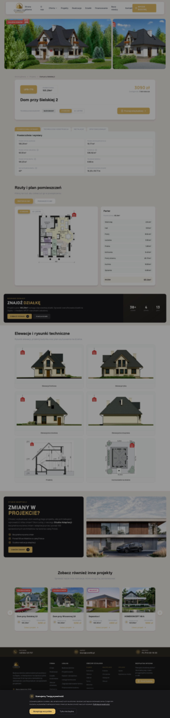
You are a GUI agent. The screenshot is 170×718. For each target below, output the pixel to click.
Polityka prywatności (101, 704)
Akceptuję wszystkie (42, 711)
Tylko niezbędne (67, 711)
